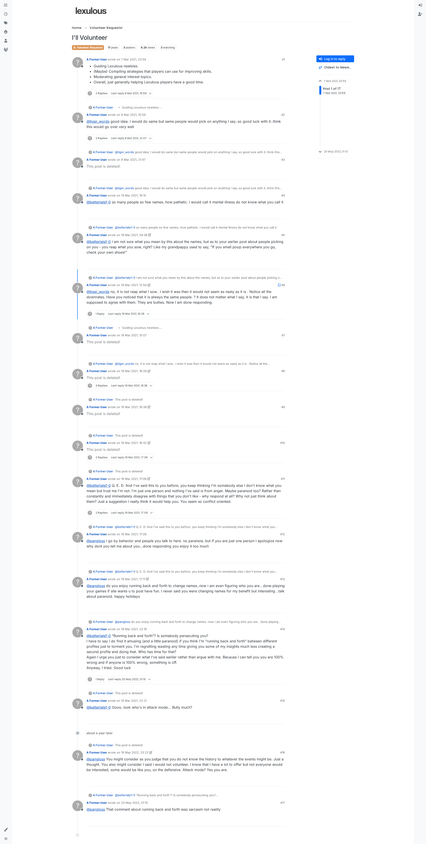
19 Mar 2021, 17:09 (133, 534)
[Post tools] (281, 93)
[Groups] (6, 49)
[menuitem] (420, 5)
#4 (283, 195)
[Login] (420, 5)
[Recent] (6, 14)
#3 (283, 159)
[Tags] (6, 23)
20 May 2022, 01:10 (134, 802)
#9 (283, 407)
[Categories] (6, 5)
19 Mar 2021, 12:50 (134, 285)
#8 (283, 371)
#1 (283, 59)
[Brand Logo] (91, 10)
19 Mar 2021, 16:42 (134, 443)
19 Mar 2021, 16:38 (134, 407)
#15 (282, 700)
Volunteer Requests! (89, 47)
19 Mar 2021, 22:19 (134, 629)
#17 (282, 802)
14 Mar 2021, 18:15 (133, 195)
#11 (283, 479)
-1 (272, 138)
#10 (282, 443)
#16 (282, 752)
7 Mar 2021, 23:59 (133, 59)
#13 (282, 579)
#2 (283, 114)
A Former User (97, 59)
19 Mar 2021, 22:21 (134, 700)
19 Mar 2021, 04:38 (134, 235)
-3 (271, 213)
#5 (283, 235)
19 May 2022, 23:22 (134, 752)
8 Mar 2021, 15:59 (133, 114)
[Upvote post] (265, 93)
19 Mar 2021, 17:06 (133, 479)
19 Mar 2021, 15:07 (133, 335)
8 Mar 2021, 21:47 (133, 159)
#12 (282, 534)
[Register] (420, 14)
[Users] (6, 40)
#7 (283, 335)
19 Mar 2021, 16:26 (134, 371)
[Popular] (6, 32)
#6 (283, 285)
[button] (6, 829)
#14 (282, 629)
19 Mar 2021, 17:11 (133, 579)
